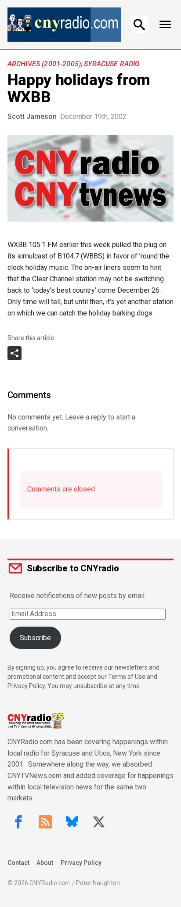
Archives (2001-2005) (44, 64)
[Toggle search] (139, 24)
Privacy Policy (81, 862)
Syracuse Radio (112, 64)
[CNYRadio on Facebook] (18, 822)
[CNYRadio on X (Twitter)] (99, 822)
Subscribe (35, 638)
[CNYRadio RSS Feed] (45, 822)
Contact (18, 862)
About (44, 862)
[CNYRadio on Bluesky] (72, 822)
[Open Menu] (165, 24)
